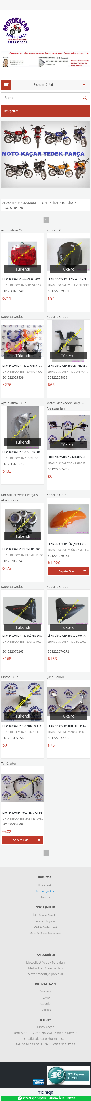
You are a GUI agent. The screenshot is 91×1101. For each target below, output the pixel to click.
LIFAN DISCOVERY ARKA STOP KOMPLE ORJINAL (28, 279)
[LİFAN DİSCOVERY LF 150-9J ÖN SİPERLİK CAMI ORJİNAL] (68, 254)
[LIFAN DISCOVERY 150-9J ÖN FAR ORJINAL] (22, 427)
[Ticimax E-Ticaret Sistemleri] (45, 1093)
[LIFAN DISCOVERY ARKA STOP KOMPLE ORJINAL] (22, 254)
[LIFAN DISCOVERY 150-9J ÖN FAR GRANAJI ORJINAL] (22, 341)
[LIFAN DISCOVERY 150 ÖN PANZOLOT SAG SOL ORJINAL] (68, 341)
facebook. (45, 991)
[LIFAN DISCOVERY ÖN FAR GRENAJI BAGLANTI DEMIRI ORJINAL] (68, 432)
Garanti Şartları (45, 891)
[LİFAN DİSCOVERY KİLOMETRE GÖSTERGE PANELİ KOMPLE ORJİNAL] (22, 524)
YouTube (45, 1009)
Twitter (45, 998)
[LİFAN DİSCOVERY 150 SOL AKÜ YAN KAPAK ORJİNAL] (68, 611)
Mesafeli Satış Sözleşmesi (45, 933)
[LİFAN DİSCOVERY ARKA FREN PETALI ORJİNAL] (68, 701)
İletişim (45, 897)
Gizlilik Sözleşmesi (45, 927)
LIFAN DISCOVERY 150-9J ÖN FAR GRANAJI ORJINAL (30, 365)
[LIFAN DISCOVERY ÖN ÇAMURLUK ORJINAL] (68, 519)
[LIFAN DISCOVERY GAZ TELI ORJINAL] (22, 787)
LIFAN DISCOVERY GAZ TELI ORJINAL (22, 812)
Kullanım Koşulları (46, 921)
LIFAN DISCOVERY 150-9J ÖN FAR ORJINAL (26, 452)
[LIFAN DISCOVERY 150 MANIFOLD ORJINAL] (22, 701)
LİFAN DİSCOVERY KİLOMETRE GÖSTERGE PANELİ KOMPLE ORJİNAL (38, 549)
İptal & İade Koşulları (45, 915)
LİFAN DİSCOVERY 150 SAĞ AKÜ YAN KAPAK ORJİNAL (30, 635)
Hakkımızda (45, 885)
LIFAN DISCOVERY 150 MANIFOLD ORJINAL (25, 726)
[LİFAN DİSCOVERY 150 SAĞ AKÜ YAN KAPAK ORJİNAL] (22, 611)
